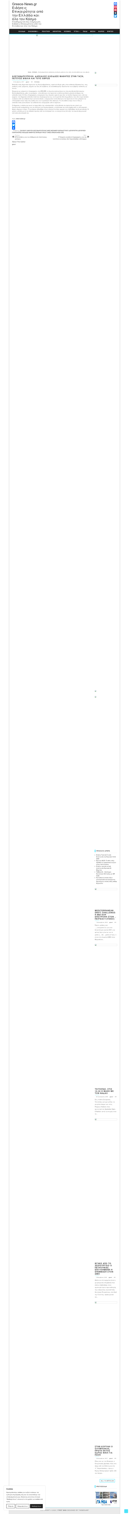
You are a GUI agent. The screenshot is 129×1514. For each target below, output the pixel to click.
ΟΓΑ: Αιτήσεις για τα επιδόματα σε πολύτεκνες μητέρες (31, 137)
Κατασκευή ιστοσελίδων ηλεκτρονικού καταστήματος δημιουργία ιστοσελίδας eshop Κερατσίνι (106, 880)
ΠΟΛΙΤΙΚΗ (46, 31)
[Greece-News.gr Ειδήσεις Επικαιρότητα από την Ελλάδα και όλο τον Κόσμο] (15, 31)
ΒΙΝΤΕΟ (110, 31)
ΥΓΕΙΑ (76, 31)
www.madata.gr (20, 119)
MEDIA (92, 31)
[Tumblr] (115, 12)
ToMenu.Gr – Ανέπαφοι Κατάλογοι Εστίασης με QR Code (105, 874)
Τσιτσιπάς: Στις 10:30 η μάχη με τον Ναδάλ (104, 1091)
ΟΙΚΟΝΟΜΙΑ (33, 31)
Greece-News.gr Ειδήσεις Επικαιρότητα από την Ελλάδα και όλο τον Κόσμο (27, 11)
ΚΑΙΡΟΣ (101, 31)
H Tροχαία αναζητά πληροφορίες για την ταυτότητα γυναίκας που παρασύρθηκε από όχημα (70, 137)
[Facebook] (115, 3)
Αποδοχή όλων (36, 1506)
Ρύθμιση (10, 1506)
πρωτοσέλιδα (105, 1505)
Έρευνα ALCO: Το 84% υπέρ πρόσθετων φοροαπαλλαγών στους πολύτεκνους (106, 862)
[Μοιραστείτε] (50, 128)
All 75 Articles (107, 1481)
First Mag (62, 1510)
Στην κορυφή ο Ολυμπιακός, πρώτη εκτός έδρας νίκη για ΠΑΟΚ (104, 1450)
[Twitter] (115, 16)
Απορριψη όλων (22, 1506)
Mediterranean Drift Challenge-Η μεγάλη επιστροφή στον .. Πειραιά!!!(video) (105, 914)
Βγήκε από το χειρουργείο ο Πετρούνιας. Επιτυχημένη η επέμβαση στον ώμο (104, 1268)
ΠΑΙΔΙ (85, 31)
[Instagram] (115, 6)
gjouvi (27, 82)
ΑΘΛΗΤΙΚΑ (57, 31)
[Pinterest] (115, 9)
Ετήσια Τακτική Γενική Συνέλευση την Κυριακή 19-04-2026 (106, 857)
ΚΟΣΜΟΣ (67, 31)
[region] (24, 1498)
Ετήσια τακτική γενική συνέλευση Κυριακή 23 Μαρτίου (103, 868)
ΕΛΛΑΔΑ (22, 31)
